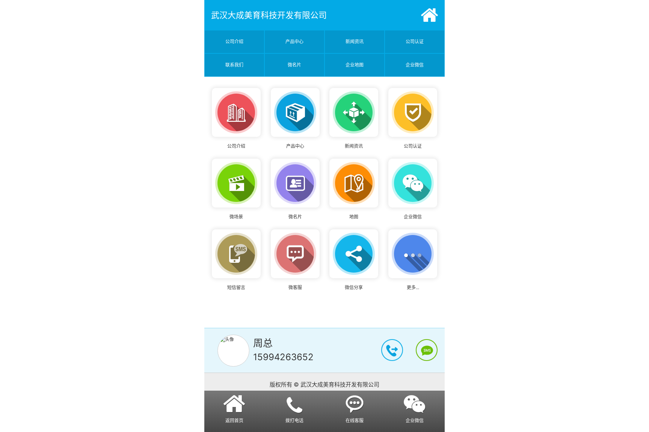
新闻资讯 (355, 41)
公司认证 (415, 41)
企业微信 (415, 65)
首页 (429, 15)
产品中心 (294, 41)
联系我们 (234, 65)
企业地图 (355, 65)
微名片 (294, 65)
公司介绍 (234, 41)
